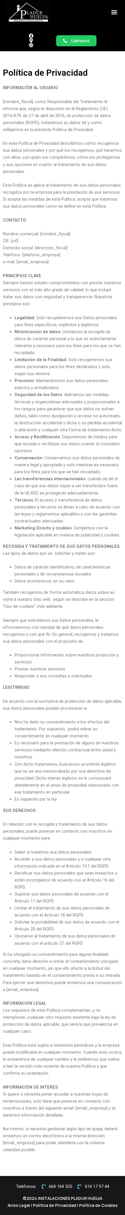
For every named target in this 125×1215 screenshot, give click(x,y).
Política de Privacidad (54, 1205)
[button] (114, 12)
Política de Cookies (98, 1205)
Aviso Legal (19, 1205)
